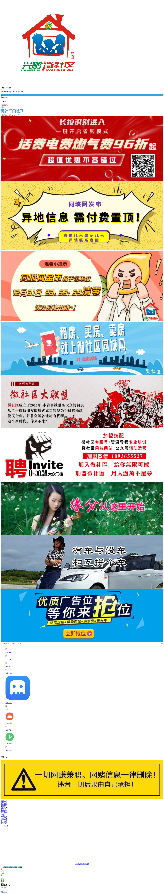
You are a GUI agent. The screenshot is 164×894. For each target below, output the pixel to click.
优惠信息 (4, 819)
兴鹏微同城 (4, 105)
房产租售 (4, 807)
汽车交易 (4, 817)
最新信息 (4, 801)
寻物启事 (4, 813)
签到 (11, 867)
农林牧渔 (4, 821)
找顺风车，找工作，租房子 (10, 115)
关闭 (2, 107)
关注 (2, 95)
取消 (2, 892)
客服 (6, 867)
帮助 (15, 867)
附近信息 (4, 803)
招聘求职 (4, 805)
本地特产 (4, 823)
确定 (5, 892)
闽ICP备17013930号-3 (82, 864)
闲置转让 (4, 809)
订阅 (20, 867)
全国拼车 (4, 811)
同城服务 (4, 815)
